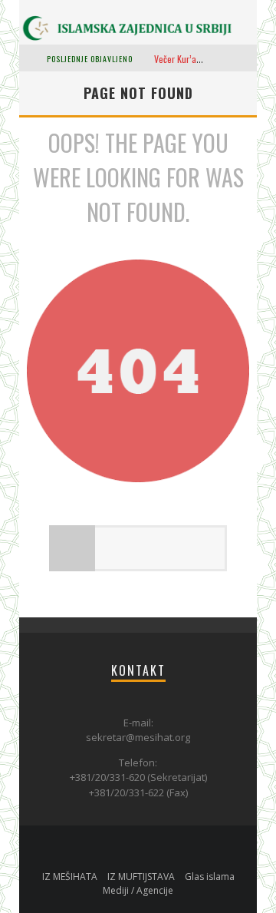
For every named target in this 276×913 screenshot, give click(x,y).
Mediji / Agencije (138, 890)
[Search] (245, 58)
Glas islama (210, 876)
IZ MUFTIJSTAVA (141, 876)
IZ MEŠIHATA (69, 876)
